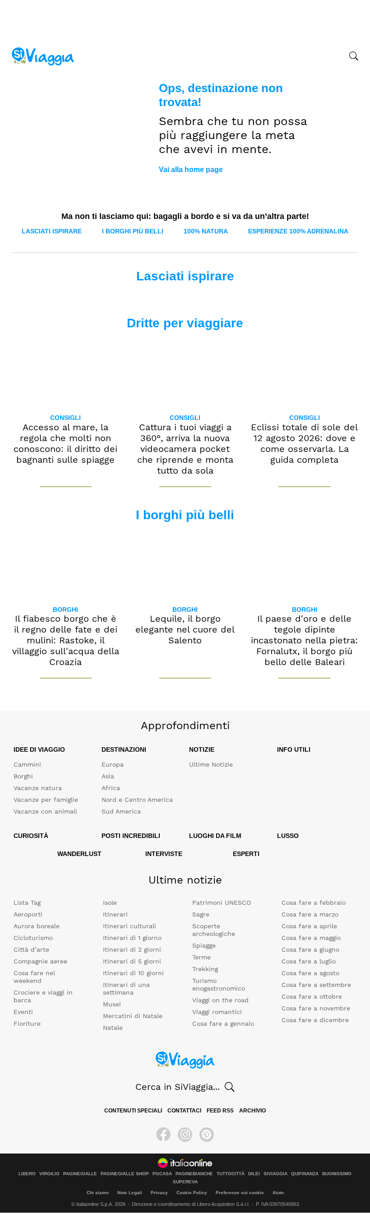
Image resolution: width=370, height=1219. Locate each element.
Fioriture (27, 1023)
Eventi (23, 1011)
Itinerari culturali (129, 926)
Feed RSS (220, 1110)
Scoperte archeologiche (213, 929)
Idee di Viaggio (39, 749)
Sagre (200, 914)
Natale (113, 1027)
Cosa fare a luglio (309, 961)
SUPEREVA (185, 1182)
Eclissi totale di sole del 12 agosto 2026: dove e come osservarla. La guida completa (304, 443)
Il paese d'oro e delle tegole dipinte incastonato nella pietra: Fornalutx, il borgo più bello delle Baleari (304, 640)
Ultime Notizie (211, 764)
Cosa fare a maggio (311, 937)
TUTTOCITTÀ (231, 1174)
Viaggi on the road (220, 1000)
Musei (112, 1004)
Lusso (288, 835)
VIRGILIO (49, 1174)
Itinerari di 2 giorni (132, 949)
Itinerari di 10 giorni (133, 973)
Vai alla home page (191, 169)
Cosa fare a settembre (316, 984)
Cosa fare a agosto (310, 973)
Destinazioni (124, 749)
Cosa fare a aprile (309, 926)
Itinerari (115, 914)
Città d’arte (31, 949)
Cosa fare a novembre (316, 1008)
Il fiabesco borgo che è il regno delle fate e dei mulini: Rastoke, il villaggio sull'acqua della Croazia (65, 640)
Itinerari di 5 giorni (132, 961)
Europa (113, 764)
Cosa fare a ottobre (312, 996)
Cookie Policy (191, 1192)
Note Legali (129, 1192)
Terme (201, 957)
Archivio (252, 1110)
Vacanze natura (38, 787)
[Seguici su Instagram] (185, 1134)
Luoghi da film (215, 835)
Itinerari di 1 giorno (132, 937)
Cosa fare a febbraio (314, 902)
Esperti (246, 853)
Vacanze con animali (45, 811)
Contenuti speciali (133, 1110)
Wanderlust (79, 853)
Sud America (121, 811)
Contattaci (184, 1110)
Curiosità (31, 835)
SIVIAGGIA (275, 1174)
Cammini (27, 764)
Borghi (65, 609)
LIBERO (27, 1174)
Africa (111, 787)
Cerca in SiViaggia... (177, 1086)
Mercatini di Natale (132, 1015)
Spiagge (204, 945)
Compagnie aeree (40, 961)
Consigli (65, 417)
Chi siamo (98, 1192)
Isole (110, 902)
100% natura (206, 231)
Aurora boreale (37, 926)
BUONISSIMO (337, 1174)
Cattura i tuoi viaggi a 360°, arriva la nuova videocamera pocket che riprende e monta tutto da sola (185, 449)
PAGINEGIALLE (80, 1174)
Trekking (205, 968)
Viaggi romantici (217, 1011)
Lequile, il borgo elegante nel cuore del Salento (185, 629)
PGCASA (162, 1174)
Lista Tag (27, 902)
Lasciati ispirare (52, 231)
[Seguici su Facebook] (163, 1134)
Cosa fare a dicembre (315, 1020)
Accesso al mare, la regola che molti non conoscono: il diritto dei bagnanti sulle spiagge (65, 443)
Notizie (201, 749)
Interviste (163, 853)
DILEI (254, 1174)
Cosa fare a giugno (310, 949)
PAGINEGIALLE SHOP (125, 1174)
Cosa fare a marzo (310, 914)
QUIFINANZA (305, 1174)
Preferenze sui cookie (240, 1192)
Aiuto (278, 1192)
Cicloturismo (33, 937)
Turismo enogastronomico (218, 984)
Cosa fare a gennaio (223, 1023)
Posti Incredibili (131, 835)
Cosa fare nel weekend (34, 976)
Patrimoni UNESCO (221, 902)
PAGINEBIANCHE (194, 1174)
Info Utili (293, 749)
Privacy (159, 1192)
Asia (108, 776)
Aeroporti (28, 914)
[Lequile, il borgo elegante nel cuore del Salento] (185, 564)
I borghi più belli (132, 231)
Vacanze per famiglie (46, 799)
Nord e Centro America (137, 799)
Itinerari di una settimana (126, 988)
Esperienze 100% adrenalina (298, 231)
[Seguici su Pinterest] (206, 1134)
